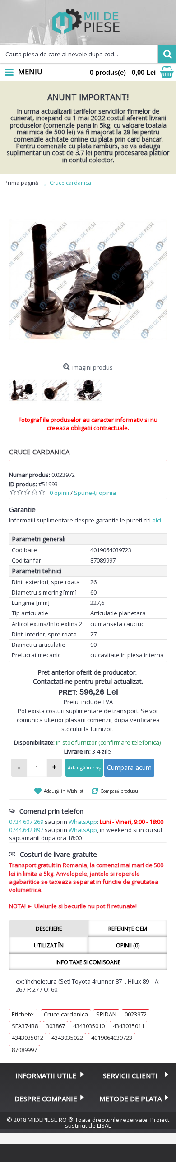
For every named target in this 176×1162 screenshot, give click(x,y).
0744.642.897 (26, 830)
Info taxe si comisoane (88, 962)
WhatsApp (83, 822)
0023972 (136, 1014)
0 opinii (59, 493)
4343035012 (27, 1038)
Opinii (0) (127, 945)
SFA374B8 (25, 1026)
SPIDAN (106, 1014)
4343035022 (67, 1038)
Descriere (49, 929)
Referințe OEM (127, 929)
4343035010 (89, 1026)
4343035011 (128, 1026)
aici (156, 520)
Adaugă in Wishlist (63, 791)
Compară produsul (119, 791)
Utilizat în (49, 945)
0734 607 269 (26, 822)
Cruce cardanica (66, 1014)
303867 (55, 1026)
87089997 (24, 1050)
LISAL (104, 1125)
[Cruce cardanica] (88, 280)
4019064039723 (111, 1038)
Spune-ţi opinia (95, 493)
